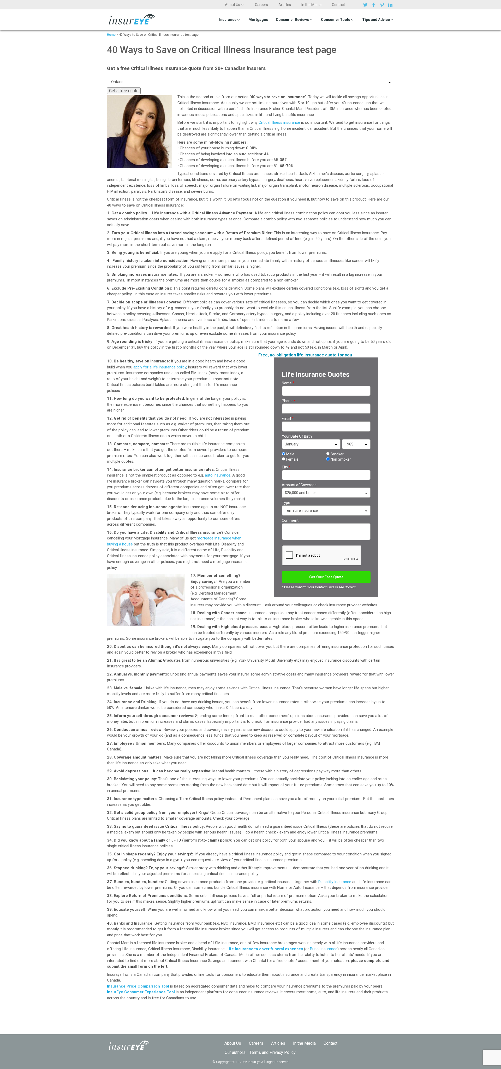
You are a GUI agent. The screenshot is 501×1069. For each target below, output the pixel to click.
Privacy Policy (283, 1052)
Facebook (374, 5)
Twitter (366, 5)
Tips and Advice (376, 19)
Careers (261, 5)
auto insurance (217, 475)
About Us (232, 5)
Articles (284, 5)
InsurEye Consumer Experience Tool (141, 992)
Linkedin (391, 5)
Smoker (337, 454)
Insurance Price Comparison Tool (138, 986)
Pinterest (383, 5)
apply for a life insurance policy (159, 367)
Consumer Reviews (292, 19)
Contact (338, 5)
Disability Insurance (334, 881)
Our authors (235, 1052)
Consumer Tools (335, 19)
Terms (255, 1052)
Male (290, 454)
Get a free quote (124, 90)
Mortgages (258, 19)
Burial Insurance (323, 949)
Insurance (227, 19)
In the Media (311, 5)
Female (292, 459)
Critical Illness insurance (279, 122)
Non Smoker (341, 459)
